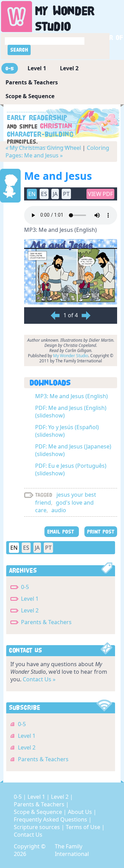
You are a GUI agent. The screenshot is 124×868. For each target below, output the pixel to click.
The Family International (72, 850)
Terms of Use (84, 827)
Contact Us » (39, 679)
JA (37, 547)
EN (14, 547)
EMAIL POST (61, 531)
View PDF (100, 194)
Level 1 (37, 68)
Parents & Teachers (32, 82)
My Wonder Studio (70, 356)
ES (26, 547)
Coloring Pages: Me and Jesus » (57, 151)
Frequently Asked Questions (51, 819)
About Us (80, 812)
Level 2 (69, 68)
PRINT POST (100, 531)
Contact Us (28, 834)
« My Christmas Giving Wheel (43, 148)
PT (48, 547)
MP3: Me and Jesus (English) (71, 396)
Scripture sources (37, 827)
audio (58, 510)
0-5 (10, 68)
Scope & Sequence (30, 96)
